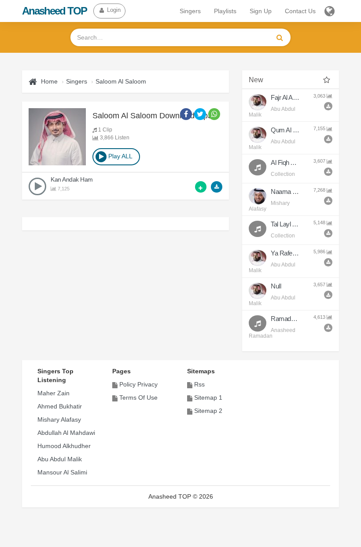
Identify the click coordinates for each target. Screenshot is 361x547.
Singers (190, 11)
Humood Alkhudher (64, 445)
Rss (199, 384)
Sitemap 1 (208, 397)
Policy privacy (138, 384)
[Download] (216, 187)
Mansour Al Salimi (62, 472)
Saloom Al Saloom (121, 81)
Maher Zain (53, 393)
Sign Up (261, 11)
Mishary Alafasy (59, 419)
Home (49, 81)
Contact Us (300, 11)
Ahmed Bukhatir (59, 406)
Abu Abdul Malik (59, 459)
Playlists (225, 11)
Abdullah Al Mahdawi (66, 432)
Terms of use (138, 397)
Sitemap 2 (208, 410)
